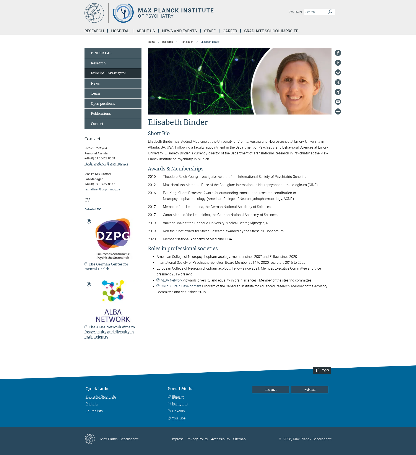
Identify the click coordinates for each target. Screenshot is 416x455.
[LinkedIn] (338, 62)
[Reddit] (338, 72)
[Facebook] (338, 53)
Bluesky (178, 396)
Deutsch (295, 11)
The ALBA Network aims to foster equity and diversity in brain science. (109, 332)
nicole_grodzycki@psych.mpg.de (106, 163)
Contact (97, 124)
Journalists (94, 411)
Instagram (180, 404)
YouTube (178, 418)
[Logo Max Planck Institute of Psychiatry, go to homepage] (165, 13)
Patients (92, 404)
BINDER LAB (101, 53)
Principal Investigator (108, 73)
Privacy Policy (197, 439)
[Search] (330, 12)
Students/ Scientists (101, 396)
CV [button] (87, 200)
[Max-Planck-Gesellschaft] (92, 439)
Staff (210, 31)
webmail (309, 389)
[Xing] (338, 92)
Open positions (103, 103)
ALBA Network (171, 280)
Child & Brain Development (181, 286)
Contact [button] (92, 138)
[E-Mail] (338, 101)
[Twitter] (338, 82)
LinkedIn (178, 411)
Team (95, 93)
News (95, 83)
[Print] (338, 111)
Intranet (270, 389)
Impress (177, 439)
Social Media (181, 388)
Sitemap (239, 439)
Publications (101, 113)
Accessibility (220, 439)
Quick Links (97, 388)
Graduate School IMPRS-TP (271, 31)
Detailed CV (92, 209)
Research (98, 63)
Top (325, 370)
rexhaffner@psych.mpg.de (102, 189)
